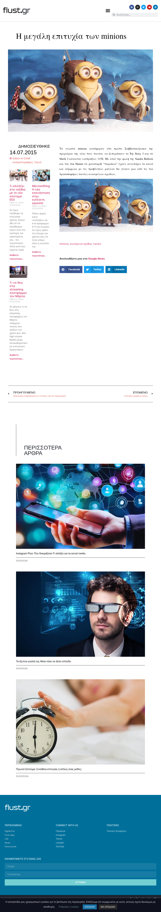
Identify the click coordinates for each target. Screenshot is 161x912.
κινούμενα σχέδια (81, 243)
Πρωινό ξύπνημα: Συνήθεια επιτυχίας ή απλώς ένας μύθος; (49, 769)
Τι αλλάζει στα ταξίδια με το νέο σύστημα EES (17, 192)
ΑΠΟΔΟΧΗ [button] (90, 907)
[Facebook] (131, 7)
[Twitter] (143, 7)
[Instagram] (137, 7)
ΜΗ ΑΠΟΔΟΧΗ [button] (108, 907)
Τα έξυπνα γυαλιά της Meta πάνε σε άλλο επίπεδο (43, 661)
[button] (107, 10)
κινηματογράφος (23, 162)
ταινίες (97, 243)
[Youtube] (149, 7)
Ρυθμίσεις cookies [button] (69, 906)
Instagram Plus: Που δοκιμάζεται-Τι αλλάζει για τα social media (50, 553)
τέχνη (37, 162)
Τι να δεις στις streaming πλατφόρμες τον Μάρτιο (18, 289)
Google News (96, 258)
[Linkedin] (155, 7)
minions (64, 243)
